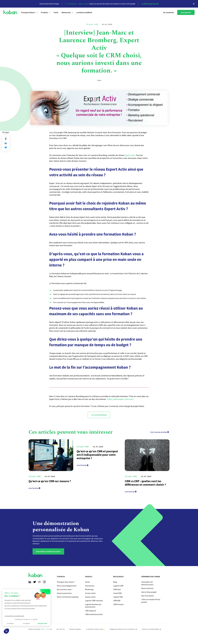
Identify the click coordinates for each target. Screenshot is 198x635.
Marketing (89, 589)
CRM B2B (116, 600)
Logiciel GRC (118, 597)
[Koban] (10, 12)
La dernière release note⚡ (95, 629)
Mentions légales (75, 629)
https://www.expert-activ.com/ (120, 399)
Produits (44, 12)
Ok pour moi (42, 623)
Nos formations (147, 596)
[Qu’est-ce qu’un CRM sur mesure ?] (51, 455)
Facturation (89, 586)
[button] (6, 631)
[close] (193, 3)
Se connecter (168, 12)
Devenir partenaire (64, 593)
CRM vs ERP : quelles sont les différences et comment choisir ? (145, 482)
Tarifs (56, 12)
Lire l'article (33, 488)
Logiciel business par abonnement (93, 605)
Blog (115, 582)
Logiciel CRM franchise (94, 600)
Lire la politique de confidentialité (14, 616)
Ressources (66, 12)
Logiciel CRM (118, 586)
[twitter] (6, 147)
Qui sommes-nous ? (64, 589)
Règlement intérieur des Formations (122, 629)
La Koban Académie (84, 12)
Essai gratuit (186, 12)
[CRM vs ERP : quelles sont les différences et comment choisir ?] (147, 455)
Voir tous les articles (158, 432)
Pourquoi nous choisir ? (66, 582)
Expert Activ (130, 155)
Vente (87, 582)
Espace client (90, 597)
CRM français (118, 604)
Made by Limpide (39, 629)
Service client (90, 593)
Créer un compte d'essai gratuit (150, 600)
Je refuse (10, 623)
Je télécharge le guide (150, 4)
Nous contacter (147, 588)
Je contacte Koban (99, 415)
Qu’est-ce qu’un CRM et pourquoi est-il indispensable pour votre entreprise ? (97, 454)
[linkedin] (6, 143)
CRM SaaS (117, 589)
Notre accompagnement (66, 586)
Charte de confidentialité (150, 629)
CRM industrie (90, 610)
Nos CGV (59, 629)
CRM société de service (94, 614)
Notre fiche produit (149, 592)
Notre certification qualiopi (67, 597)
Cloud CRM (117, 593)
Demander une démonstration (48, 551)
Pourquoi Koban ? (28, 12)
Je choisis (26, 623)
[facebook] (6, 139)
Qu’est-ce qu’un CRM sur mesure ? (50, 481)
